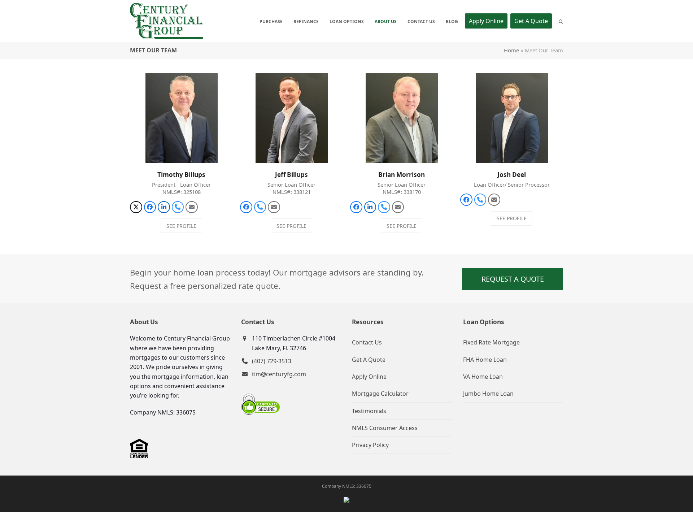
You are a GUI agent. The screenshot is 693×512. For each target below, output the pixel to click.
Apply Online (369, 377)
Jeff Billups (291, 174)
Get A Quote (368, 360)
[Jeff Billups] (292, 118)
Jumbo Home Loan (488, 394)
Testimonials (369, 411)
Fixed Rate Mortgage (491, 342)
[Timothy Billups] (181, 118)
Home (511, 50)
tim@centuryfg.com (279, 374)
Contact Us (367, 342)
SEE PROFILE (181, 225)
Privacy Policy (370, 445)
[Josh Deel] (512, 118)
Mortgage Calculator (380, 394)
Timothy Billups (181, 174)
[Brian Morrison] (402, 118)
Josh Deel (511, 174)
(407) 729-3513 (271, 361)
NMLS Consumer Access (385, 428)
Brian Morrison (401, 174)
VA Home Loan (483, 377)
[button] (560, 21)
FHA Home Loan (485, 360)
